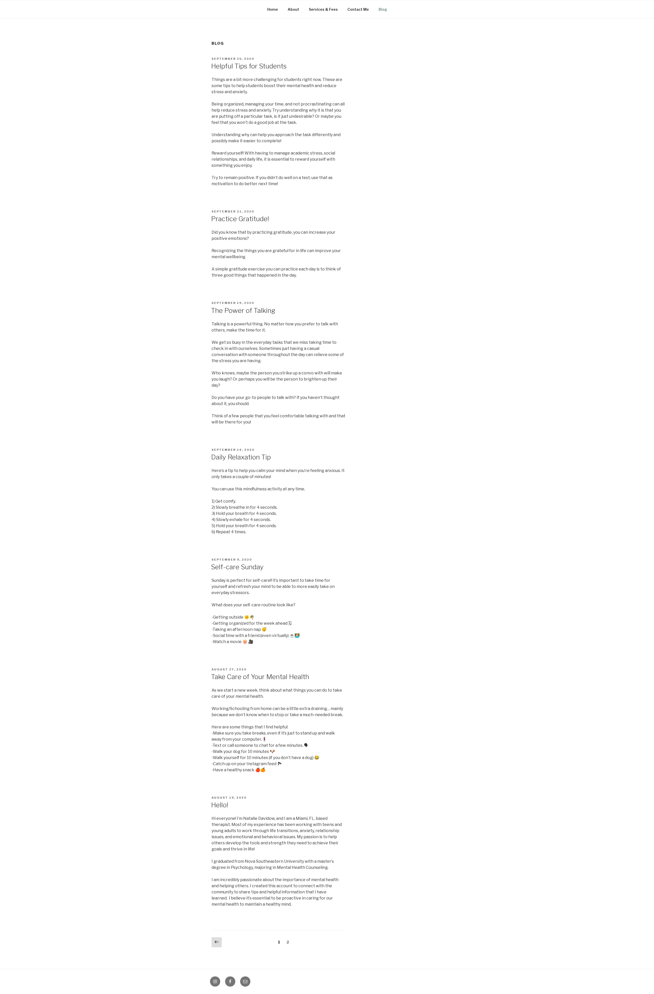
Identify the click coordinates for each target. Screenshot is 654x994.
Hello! (219, 805)
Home (272, 9)
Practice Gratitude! (240, 219)
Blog (383, 9)
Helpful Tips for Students (249, 66)
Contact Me (358, 9)
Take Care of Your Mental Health (260, 677)
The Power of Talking (243, 310)
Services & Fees (323, 9)
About (293, 9)
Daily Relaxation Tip (241, 457)
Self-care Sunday (237, 567)
